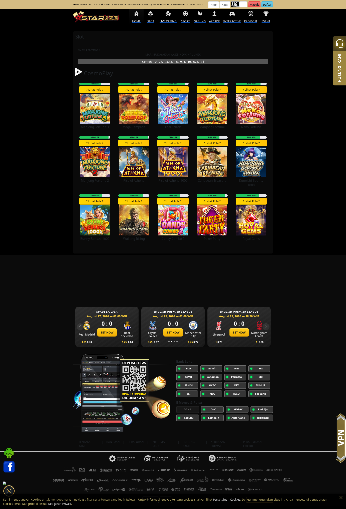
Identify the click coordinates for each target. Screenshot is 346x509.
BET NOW (107, 332)
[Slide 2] (171, 341)
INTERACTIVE (232, 21)
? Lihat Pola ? (94, 89)
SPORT (185, 21)
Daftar (267, 4)
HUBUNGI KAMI (189, 444)
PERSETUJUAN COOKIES (252, 444)
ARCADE (214, 21)
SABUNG (200, 21)
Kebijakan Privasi (59, 504)
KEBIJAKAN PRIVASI (218, 444)
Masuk (254, 4)
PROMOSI (250, 21)
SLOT (150, 21)
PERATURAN (136, 442)
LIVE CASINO (168, 21)
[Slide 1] (169, 341)
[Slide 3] (174, 341)
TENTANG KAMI (84, 444)
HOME (136, 21)
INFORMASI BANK (159, 444)
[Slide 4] (177, 341)
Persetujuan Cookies (226, 499)
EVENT (266, 21)
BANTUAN (113, 442)
